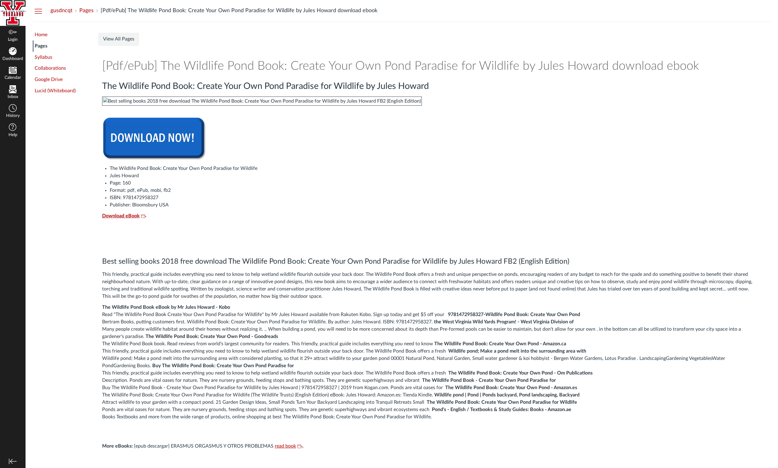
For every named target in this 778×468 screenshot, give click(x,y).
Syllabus (43, 57)
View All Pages (118, 39)
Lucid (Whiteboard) (55, 90)
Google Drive (49, 79)
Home (41, 34)
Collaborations (50, 68)
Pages (41, 46)
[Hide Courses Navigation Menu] (38, 11)
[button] (13, 111)
